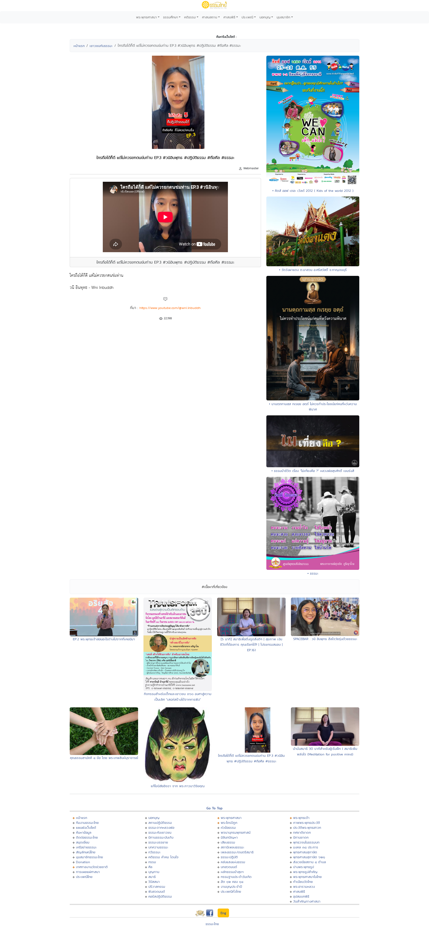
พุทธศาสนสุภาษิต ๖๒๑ (309, 857)
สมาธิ (152, 876)
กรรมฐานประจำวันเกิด (236, 876)
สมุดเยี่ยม (82, 842)
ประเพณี (247, 17)
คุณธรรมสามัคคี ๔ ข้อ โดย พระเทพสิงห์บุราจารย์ (104, 757)
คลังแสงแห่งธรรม (233, 862)
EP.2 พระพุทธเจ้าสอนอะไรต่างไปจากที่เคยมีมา (104, 639)
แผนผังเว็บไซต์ (86, 827)
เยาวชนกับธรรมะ (101, 45)
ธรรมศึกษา (170, 17)
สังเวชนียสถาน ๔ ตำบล (309, 862)
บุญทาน (153, 871)
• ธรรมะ (312, 573)
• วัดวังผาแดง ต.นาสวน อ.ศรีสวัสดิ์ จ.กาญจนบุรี (313, 269)
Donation (83, 862)
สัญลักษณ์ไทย (85, 852)
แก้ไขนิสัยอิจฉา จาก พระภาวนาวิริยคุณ (177, 786)
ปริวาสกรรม (156, 886)
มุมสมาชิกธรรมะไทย (89, 857)
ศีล (150, 866)
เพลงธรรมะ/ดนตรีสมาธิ (237, 852)
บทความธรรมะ (158, 847)
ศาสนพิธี (229, 17)
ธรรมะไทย (212, 924)
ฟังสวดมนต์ (156, 891)
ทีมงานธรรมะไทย (87, 822)
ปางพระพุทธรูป (303, 866)
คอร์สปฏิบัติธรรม (160, 896)
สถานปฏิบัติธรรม (160, 822)
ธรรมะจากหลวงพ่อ (161, 827)
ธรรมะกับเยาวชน (159, 832)
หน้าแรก (79, 45)
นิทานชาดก (301, 837)
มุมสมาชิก (283, 17)
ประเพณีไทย (84, 876)
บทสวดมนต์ (229, 866)
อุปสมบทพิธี (301, 896)
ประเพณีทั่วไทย (231, 891)
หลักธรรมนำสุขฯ (232, 871)
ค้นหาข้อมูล (83, 832)
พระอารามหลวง (304, 886)
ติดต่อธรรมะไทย (87, 837)
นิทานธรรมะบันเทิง (160, 837)
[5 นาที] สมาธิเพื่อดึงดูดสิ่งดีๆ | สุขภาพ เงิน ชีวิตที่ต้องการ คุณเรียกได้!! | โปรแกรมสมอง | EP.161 (251, 644)
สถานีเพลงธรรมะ (232, 847)
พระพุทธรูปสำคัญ (305, 871)
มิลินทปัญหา (229, 837)
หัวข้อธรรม (228, 827)
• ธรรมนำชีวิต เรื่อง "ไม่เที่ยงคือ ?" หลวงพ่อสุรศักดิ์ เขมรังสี (312, 470)
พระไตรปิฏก (229, 822)
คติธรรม (190, 17)
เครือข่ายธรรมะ (86, 847)
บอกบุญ (265, 17)
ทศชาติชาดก (302, 832)
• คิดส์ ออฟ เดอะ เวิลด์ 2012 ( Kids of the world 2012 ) (312, 190)
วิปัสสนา (154, 881)
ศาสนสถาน (209, 17)
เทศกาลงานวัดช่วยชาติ (92, 866)
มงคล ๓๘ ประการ (305, 847)
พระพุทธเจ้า (301, 817)
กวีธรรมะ (154, 852)
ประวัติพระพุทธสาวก (307, 827)
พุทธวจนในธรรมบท (306, 842)
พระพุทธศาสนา (146, 17)
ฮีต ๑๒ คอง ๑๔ (232, 881)
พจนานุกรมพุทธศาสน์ (235, 832)
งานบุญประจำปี (231, 886)
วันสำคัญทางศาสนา (306, 901)
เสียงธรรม (228, 842)
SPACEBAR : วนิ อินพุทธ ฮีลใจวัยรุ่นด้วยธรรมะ (325, 638)
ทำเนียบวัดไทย (303, 881)
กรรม (152, 862)
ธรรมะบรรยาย (158, 842)
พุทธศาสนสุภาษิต (305, 852)
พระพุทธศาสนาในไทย (307, 876)
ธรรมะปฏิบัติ (229, 857)
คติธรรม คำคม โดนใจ (163, 857)
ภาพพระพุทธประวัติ (306, 822)
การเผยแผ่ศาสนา (88, 871)
